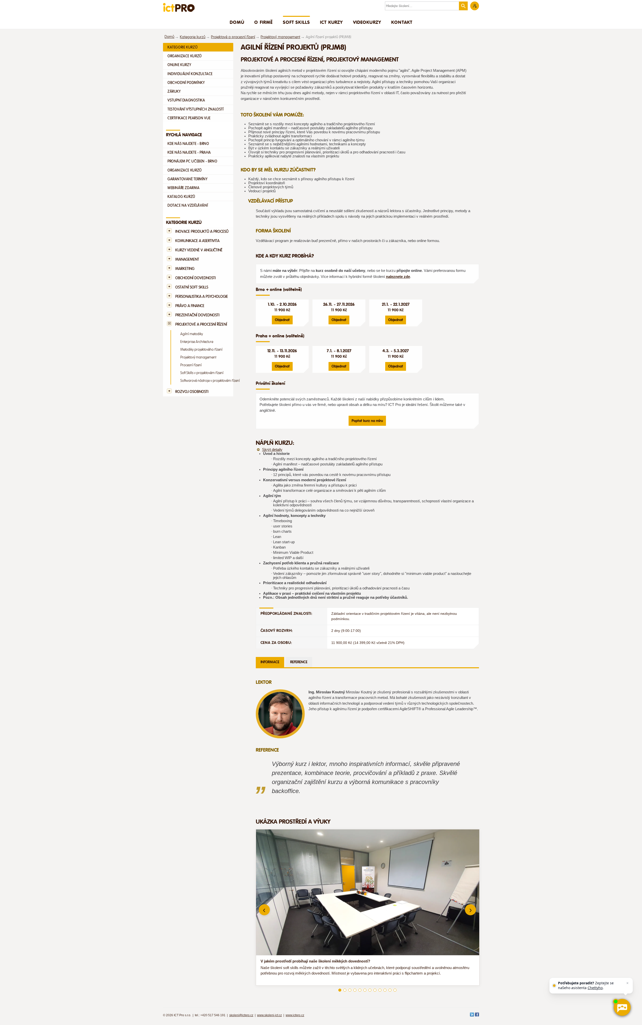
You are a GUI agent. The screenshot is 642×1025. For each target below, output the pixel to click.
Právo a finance (189, 306)
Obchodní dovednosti (195, 278)
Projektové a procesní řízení (233, 37)
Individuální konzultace (190, 74)
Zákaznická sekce (474, 6)
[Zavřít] (627, 983)
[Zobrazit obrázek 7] (369, 990)
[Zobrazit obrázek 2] (344, 990)
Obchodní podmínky (186, 83)
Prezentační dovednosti (197, 315)
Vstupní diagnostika (186, 100)
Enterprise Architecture (196, 342)
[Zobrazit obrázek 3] (349, 990)
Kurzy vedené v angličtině (198, 250)
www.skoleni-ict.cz (269, 1015)
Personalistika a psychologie (201, 296)
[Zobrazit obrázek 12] (394, 990)
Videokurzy (367, 22)
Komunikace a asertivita (197, 241)
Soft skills (296, 22)
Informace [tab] (270, 662)
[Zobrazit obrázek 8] (374, 990)
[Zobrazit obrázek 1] (339, 990)
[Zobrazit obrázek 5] (359, 990)
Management (187, 259)
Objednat (282, 320)
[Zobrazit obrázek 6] (364, 990)
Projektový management (280, 37)
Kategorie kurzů (192, 37)
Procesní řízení (191, 365)
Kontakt (401, 22)
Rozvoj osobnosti (191, 392)
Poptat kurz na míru (367, 420)
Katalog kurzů (181, 197)
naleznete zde (398, 277)
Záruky (174, 91)
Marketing (184, 269)
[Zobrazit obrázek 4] (354, 990)
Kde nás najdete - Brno (188, 144)
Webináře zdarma (183, 188)
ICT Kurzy (331, 22)
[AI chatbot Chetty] (622, 1007)
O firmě (263, 22)
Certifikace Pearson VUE (189, 118)
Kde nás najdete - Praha (189, 152)
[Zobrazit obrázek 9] (379, 990)
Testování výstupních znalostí (196, 109)
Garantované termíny (188, 179)
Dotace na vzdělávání (188, 205)
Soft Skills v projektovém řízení (201, 373)
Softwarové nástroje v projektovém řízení (210, 381)
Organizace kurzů (185, 56)
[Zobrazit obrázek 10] (384, 990)
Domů (237, 22)
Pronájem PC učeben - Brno (192, 161)
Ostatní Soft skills (191, 287)
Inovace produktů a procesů (201, 231)
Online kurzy (179, 65)
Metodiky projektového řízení (201, 349)
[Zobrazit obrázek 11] (389, 990)
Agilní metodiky (191, 334)
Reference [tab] (298, 662)
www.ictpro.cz (295, 1015)
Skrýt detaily (272, 450)
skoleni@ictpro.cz (241, 1015)
